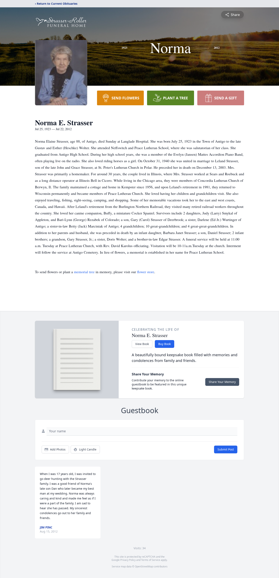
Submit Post (226, 449)
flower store (145, 271)
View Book (142, 344)
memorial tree (84, 271)
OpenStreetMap (144, 566)
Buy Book (164, 344)
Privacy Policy (128, 560)
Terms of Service (150, 560)
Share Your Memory (222, 382)
